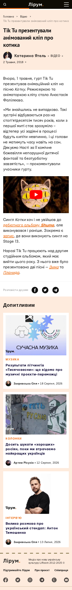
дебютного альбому (28, 225)
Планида (11, 273)
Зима (54, 267)
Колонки (14, 438)
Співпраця (61, 570)
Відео (55, 55)
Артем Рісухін (24, 462)
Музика (12, 359)
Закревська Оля (25, 383)
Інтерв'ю (14, 517)
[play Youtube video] (36, 194)
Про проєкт (42, 570)
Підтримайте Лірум (16, 570)
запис (8, 236)
